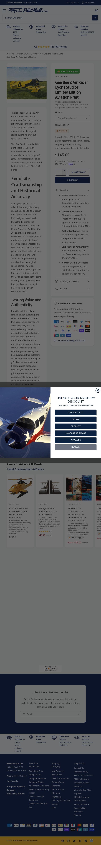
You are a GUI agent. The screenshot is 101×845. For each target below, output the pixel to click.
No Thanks (75, 447)
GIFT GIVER (76, 440)
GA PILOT (76, 419)
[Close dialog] (98, 390)
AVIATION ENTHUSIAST (76, 433)
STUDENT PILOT (76, 412)
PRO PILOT (76, 426)
